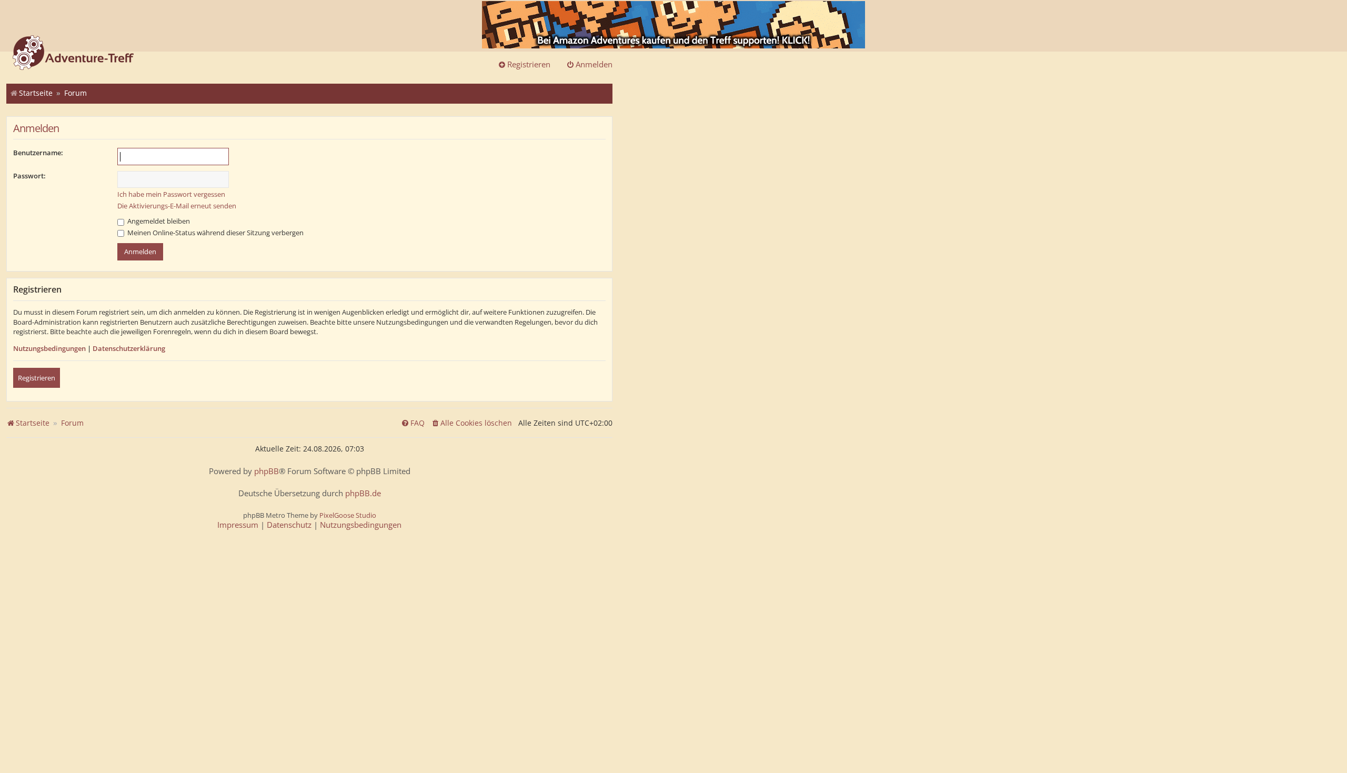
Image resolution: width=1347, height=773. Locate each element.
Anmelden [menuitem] (594, 64)
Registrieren (36, 378)
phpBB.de (363, 493)
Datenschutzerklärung (129, 348)
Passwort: (29, 175)
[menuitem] (471, 423)
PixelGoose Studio (347, 515)
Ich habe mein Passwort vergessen (171, 194)
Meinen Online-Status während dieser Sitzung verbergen (215, 232)
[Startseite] (73, 53)
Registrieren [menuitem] (528, 64)
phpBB (266, 471)
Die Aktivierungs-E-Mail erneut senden (176, 205)
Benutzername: (38, 152)
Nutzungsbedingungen (49, 348)
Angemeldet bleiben (158, 221)
